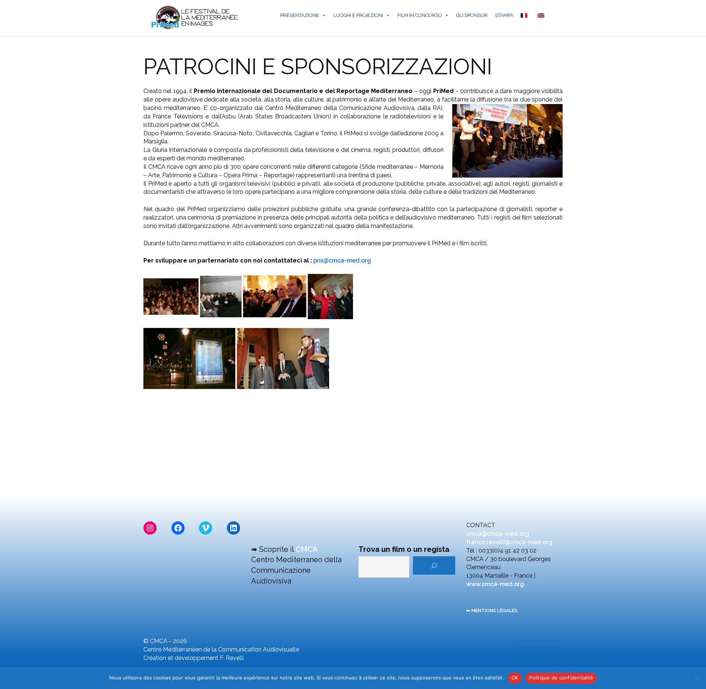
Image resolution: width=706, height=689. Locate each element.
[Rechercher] (434, 565)
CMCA (307, 549)
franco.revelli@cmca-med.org (509, 542)
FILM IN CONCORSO (419, 15)
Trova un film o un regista (404, 549)
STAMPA (504, 15)
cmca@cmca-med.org (497, 533)
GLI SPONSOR (472, 15)
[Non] (696, 678)
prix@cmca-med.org (342, 260)
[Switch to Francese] (525, 15)
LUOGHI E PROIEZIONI (358, 15)
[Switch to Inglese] (542, 15)
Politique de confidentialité (561, 678)
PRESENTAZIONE (299, 15)
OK (514, 678)
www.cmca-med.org (495, 584)
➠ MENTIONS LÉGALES (491, 610)
